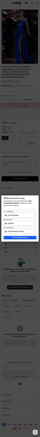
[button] (20, 215)
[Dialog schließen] (37, 197)
